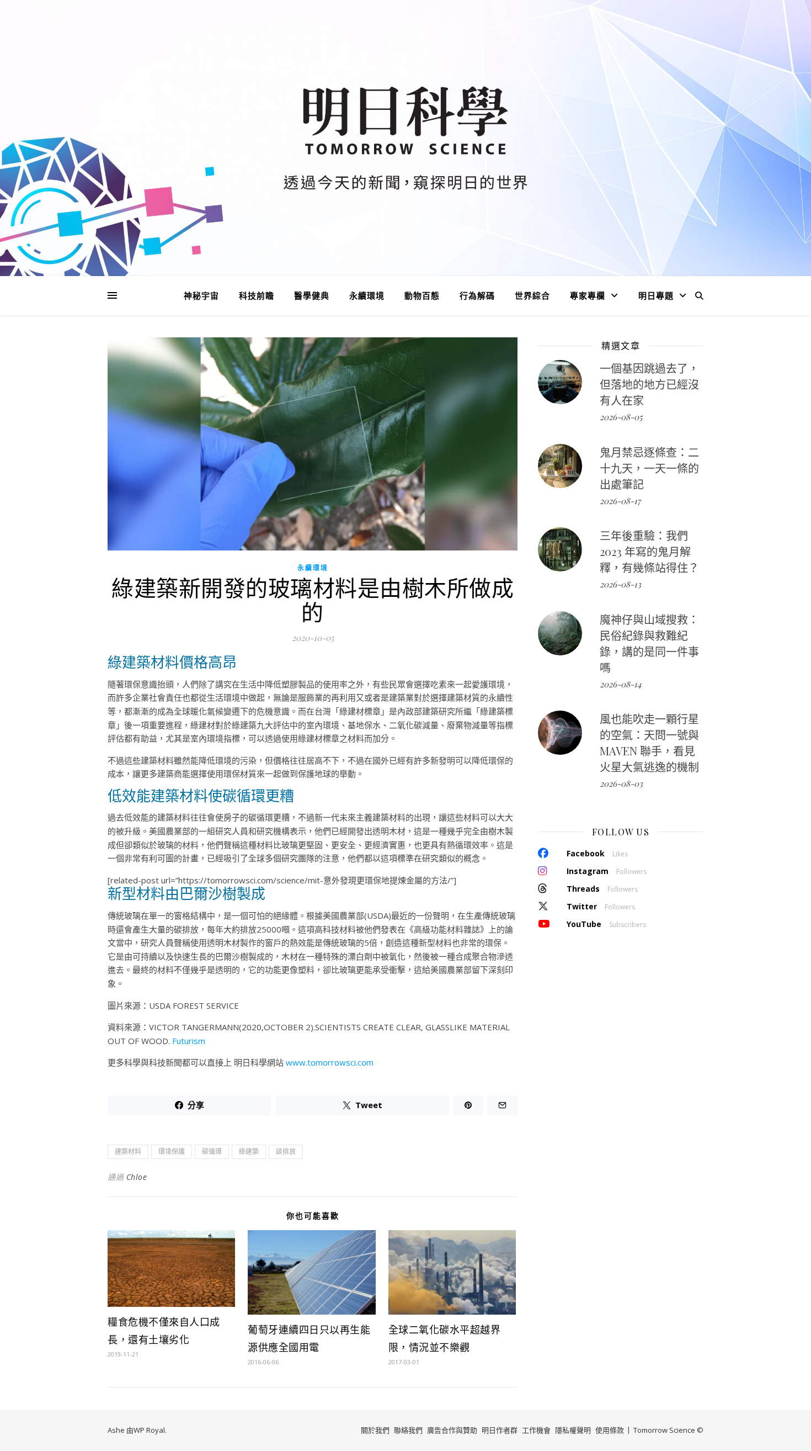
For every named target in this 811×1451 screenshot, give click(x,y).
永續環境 (367, 295)
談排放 (286, 1151)
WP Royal (149, 1430)
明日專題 (656, 295)
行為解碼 (477, 295)
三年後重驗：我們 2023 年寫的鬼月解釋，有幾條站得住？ (649, 551)
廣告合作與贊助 (452, 1430)
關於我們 (375, 1430)
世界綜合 (532, 295)
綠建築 (249, 1151)
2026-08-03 (621, 783)
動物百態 (422, 295)
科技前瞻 (256, 295)
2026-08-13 (620, 584)
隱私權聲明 (573, 1430)
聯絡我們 (408, 1430)
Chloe (136, 1177)
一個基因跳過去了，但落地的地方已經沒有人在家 (649, 384)
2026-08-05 (621, 416)
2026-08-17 (620, 500)
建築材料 (128, 1151)
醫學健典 (311, 295)
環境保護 (171, 1151)
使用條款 (609, 1430)
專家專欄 (587, 295)
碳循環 (212, 1151)
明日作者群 (499, 1430)
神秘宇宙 (201, 295)
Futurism (188, 1040)
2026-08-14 (620, 684)
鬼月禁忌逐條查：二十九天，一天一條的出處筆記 (649, 467)
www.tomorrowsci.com (330, 1062)
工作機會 (536, 1430)
